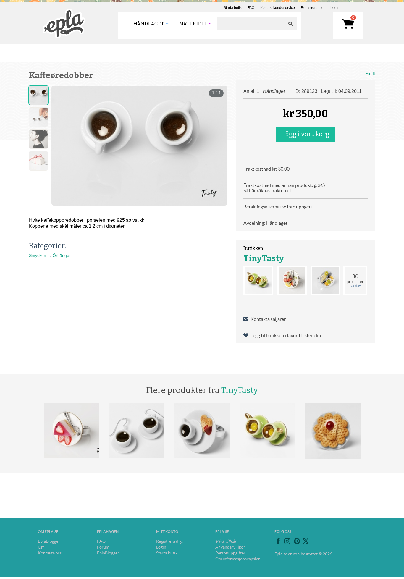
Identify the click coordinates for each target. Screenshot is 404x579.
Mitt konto (167, 531)
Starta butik (233, 8)
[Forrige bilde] (61, 146)
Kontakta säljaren (269, 319)
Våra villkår (226, 541)
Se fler (355, 286)
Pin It (370, 73)
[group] (139, 146)
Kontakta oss (50, 553)
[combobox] (251, 23)
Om (41, 547)
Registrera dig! (312, 8)
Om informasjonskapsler (237, 559)
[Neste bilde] (217, 146)
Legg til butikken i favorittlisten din (286, 335)
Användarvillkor (230, 547)
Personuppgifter (230, 553)
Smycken (37, 255)
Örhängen (62, 255)
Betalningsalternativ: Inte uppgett (277, 206)
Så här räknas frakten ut (267, 190)
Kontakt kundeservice (277, 8)
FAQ (251, 8)
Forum (103, 547)
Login (335, 8)
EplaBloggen (49, 541)
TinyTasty (263, 258)
